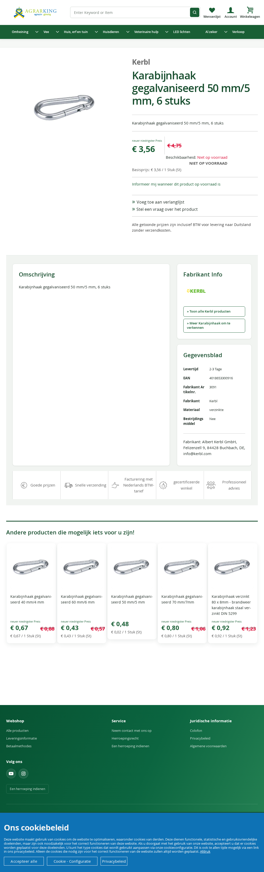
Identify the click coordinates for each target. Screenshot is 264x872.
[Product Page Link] (31, 587)
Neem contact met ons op (132, 730)
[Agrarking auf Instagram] (23, 773)
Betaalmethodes (18, 746)
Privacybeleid (200, 738)
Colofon (196, 730)
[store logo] (35, 12)
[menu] (132, 32)
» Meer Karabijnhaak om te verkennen (208, 325)
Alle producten (17, 730)
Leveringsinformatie (21, 738)
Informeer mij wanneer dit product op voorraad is (176, 184)
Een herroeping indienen (130, 746)
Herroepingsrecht (125, 738)
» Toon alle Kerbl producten (208, 311)
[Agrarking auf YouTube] (11, 773)
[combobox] (135, 12)
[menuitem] (24, 32)
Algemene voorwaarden (208, 746)
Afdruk (205, 851)
